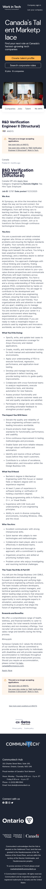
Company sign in (34, 5)
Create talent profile (23, 58)
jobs (20, 108)
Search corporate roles (23, 65)
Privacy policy (17, 728)
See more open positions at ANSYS (23, 706)
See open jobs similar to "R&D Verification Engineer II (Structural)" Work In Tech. (25, 149)
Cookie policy (29, 728)
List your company (35, 10)
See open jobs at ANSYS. (18, 144)
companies (10, 108)
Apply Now (22, 181)
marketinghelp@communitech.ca (23, 869)
